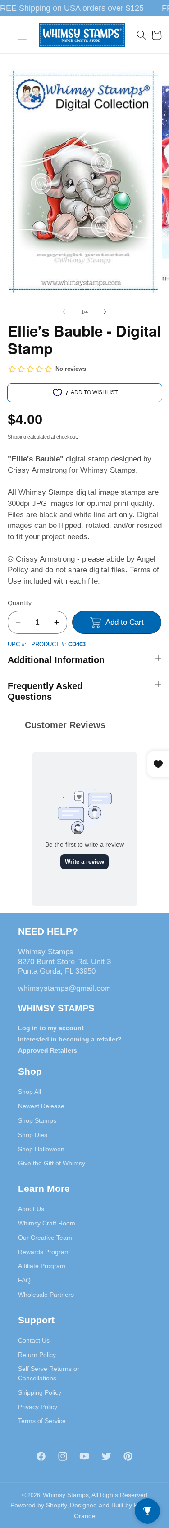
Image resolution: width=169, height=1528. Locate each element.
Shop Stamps (37, 1120)
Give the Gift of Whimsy (51, 1163)
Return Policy (37, 1354)
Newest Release (41, 1106)
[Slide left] (63, 312)
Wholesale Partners (46, 1294)
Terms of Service (42, 1420)
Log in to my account (51, 1028)
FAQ (24, 1280)
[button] (22, 35)
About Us (31, 1208)
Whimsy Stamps (66, 1494)
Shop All (29, 1091)
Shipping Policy (39, 1392)
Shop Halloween (41, 1149)
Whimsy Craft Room (46, 1223)
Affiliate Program (41, 1265)
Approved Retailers (47, 1050)
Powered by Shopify (38, 1505)
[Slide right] (105, 312)
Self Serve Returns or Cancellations (48, 1373)
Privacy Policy (37, 1406)
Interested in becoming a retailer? (70, 1039)
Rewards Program (44, 1252)
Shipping (17, 436)
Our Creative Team (45, 1237)
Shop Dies (32, 1134)
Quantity (20, 602)
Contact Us (34, 1340)
